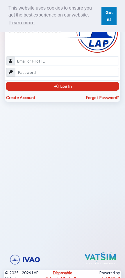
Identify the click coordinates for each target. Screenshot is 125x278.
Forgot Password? (102, 97)
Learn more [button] (22, 22)
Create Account (20, 97)
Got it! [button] (109, 16)
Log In (66, 86)
